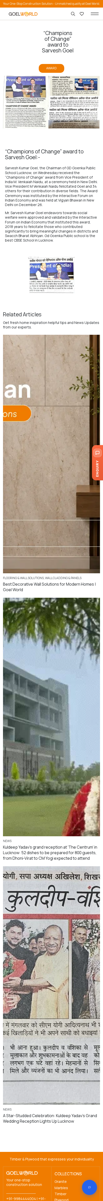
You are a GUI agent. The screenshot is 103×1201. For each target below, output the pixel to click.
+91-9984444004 (21, 1198)
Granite (60, 1181)
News (7, 841)
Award (51, 68)
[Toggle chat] (89, 1187)
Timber (60, 1193)
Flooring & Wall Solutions (23, 578)
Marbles (61, 1187)
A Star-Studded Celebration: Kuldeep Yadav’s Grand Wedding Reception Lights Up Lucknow (50, 1118)
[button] (95, 14)
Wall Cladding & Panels (63, 578)
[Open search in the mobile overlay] (73, 14)
